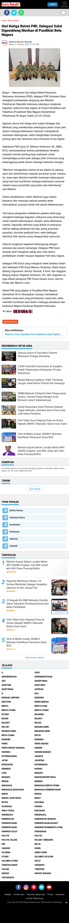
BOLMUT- (6, 722)
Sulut (37, 860)
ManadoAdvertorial (45, 777)
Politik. (38, 835)
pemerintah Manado (45, 819)
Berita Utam (40, 706)
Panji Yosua (8, 810)
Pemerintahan (9, 823)
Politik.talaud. (10, 840)
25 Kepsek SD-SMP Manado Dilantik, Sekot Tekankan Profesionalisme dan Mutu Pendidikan (27, 604)
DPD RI (37, 735)
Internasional (9, 756)
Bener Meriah (41, 701)
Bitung (5, 714)
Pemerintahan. (9, 827)
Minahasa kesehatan (13, 789)
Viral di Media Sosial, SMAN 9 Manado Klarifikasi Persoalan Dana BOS (26, 642)
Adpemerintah (9, 676)
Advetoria (39, 685)
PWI (3, 844)
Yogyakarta (8, 877)
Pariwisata (7, 814)
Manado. (6, 777)
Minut (37, 798)
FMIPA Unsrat (41, 743)
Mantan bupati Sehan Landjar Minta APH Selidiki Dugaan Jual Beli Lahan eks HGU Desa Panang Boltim (27, 565)
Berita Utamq (41, 710)
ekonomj (39, 739)
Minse (5, 793)
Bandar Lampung (10, 697)
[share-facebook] (7, 12)
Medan (5, 781)
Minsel (38, 793)
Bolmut (38, 718)
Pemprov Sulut (10, 831)
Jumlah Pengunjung (34, 898)
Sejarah (13, 546)
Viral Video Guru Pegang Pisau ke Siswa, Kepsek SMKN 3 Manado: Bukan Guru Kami (25, 623)
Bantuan (6, 701)
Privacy (50, 894)
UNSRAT (5, 873)
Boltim (5, 727)
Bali (36, 693)
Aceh (37, 672)
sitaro (5, 856)
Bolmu (5, 718)
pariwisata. (40, 814)
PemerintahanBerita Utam (48, 827)
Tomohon (39, 869)
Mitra (5, 802)
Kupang (38, 768)
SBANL (37, 848)
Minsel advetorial (11, 798)
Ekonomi (6, 739)
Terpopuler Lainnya (34, 658)
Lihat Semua (34, 489)
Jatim (5, 760)
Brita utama (8, 735)
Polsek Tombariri (43, 840)
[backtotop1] (66, 902)
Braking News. (9, 731)
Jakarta (38, 756)
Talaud (5, 869)
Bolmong (39, 714)
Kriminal (6, 768)
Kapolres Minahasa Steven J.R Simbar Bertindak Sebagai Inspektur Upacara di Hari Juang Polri (26, 584)
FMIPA (5, 743)
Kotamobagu (40, 764)
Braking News (41, 727)
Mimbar (38, 781)
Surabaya (39, 865)
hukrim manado (42, 752)
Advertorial (41, 681)
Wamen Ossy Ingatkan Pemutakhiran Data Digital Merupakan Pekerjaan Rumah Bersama (34, 334)
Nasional (39, 802)
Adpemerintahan (43, 676)
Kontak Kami (19, 894)
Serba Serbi (40, 852)
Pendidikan (40, 831)
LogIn (52, 4)
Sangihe (6, 848)
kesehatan (14, 524)
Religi (37, 844)
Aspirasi (13, 538)
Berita (5, 706)
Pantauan (14, 531)
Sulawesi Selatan (43, 856)
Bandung (39, 697)
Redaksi (8, 894)
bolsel (38, 722)
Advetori (6, 685)
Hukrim (38, 747)
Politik (5, 835)
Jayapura (39, 760)
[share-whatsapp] (21, 12)
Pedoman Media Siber (36, 894)
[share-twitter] (14, 12)
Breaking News (42, 731)
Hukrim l (6, 752)
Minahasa (7, 785)
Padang (38, 806)
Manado (38, 773)
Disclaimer (60, 894)
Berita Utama (10, 321)
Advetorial (7, 689)
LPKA (4, 773)
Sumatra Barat (10, 865)
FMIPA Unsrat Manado (13, 747)
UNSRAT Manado (42, 873)
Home (4, 20)
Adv (3, 681)
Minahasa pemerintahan (47, 789)
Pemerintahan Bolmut (46, 823)
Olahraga (7, 806)
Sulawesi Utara (17, 517)
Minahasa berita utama (46, 785)
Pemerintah (8, 819)
